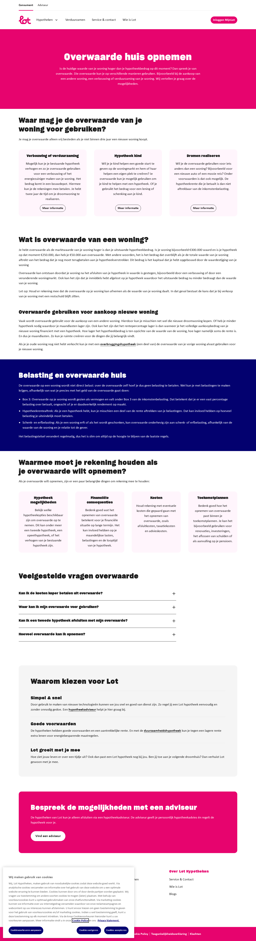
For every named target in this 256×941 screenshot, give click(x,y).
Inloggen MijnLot (224, 20)
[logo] (25, 20)
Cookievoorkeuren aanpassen (26, 930)
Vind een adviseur (48, 836)
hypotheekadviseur (82, 709)
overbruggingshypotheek (118, 344)
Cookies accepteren (116, 930)
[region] (68, 902)
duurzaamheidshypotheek (162, 731)
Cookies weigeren (88, 930)
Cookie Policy (80, 920)
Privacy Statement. (108, 920)
